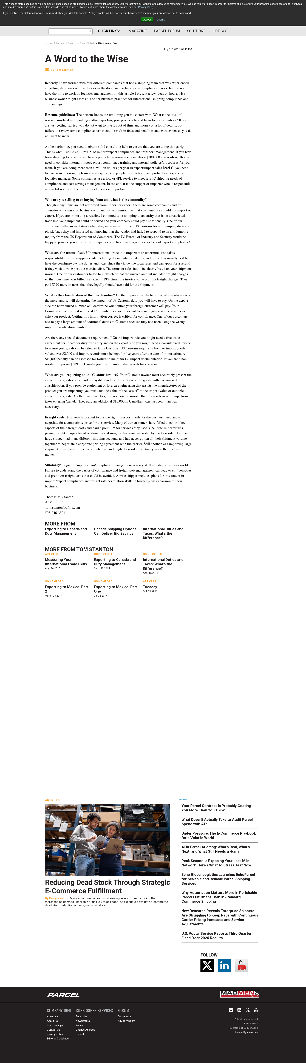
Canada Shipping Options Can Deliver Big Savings (115, 531)
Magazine (138, 31)
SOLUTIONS (196, 31)
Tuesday (150, 587)
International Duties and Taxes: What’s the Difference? (163, 533)
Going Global (104, 554)
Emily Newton (58, 898)
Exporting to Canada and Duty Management (66, 531)
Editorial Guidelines (58, 1038)
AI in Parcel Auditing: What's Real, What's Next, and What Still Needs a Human (216, 849)
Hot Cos (220, 31)
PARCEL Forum (167, 31)
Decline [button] (161, 19)
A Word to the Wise (86, 59)
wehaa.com (252, 1032)
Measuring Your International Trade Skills (66, 562)
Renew (80, 1025)
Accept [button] (147, 19)
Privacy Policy (145, 7)
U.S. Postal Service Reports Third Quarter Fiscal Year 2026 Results (217, 935)
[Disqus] (118, 652)
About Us (52, 1020)
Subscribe (81, 1016)
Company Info (59, 1010)
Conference (124, 1016)
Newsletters (83, 1020)
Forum (123, 1010)
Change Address (85, 1029)
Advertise (52, 1016)
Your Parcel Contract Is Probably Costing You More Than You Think (216, 808)
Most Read (183, 800)
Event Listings (55, 1025)
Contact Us (53, 1029)
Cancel (80, 1034)
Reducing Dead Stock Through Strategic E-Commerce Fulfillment (107, 886)
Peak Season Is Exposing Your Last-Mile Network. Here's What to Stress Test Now (216, 863)
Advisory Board (126, 1020)
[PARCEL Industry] (64, 995)
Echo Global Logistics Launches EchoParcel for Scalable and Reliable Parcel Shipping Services (218, 879)
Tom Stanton (64, 69)
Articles (51, 554)
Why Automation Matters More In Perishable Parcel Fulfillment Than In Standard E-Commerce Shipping (219, 897)
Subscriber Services (94, 1010)
